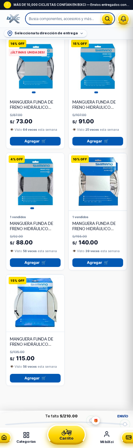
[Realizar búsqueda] (107, 18)
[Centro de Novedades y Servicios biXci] (124, 19)
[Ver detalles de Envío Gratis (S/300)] (125, 424)
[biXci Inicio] (15, 19)
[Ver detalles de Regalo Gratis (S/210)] (91, 420)
